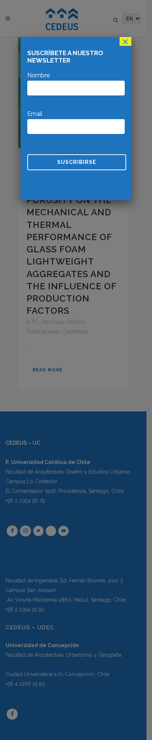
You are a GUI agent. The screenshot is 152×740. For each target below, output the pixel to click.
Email (34, 113)
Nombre (38, 75)
